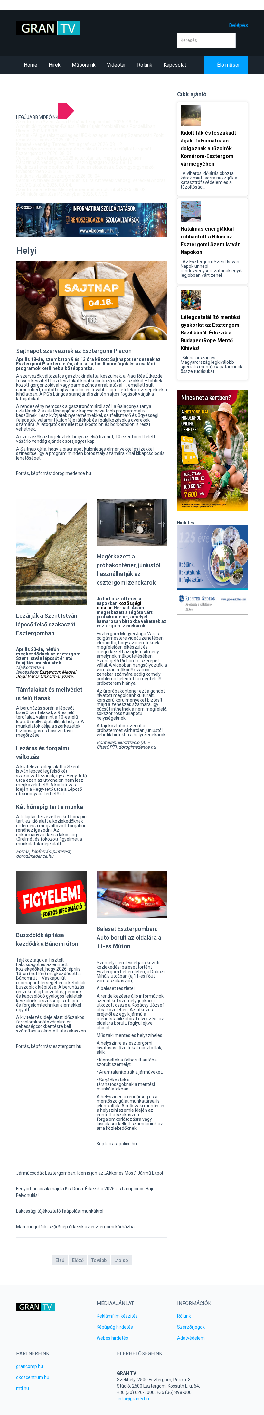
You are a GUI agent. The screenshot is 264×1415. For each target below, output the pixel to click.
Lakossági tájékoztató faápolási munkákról (59, 1211)
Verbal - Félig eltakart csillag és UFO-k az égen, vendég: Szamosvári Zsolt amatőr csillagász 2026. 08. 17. (90, 137)
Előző (78, 1260)
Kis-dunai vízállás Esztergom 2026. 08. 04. (58, 176)
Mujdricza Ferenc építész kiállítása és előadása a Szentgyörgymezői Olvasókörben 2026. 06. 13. (85, 169)
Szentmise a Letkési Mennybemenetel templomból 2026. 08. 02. (81, 189)
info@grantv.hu (133, 1398)
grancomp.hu (29, 1366)
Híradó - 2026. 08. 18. (37, 130)
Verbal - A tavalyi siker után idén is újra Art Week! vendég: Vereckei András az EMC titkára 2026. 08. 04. (91, 183)
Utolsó (121, 1260)
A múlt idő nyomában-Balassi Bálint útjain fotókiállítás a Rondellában (85, 126)
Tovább (99, 1260)
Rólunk (184, 1316)
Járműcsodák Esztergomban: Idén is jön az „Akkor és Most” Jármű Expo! (89, 1173)
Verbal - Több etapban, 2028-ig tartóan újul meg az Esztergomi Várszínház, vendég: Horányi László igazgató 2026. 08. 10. (80, 160)
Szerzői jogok (191, 1327)
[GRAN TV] (48, 28)
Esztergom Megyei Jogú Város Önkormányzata (46, 674)
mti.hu (22, 1388)
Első (59, 1260)
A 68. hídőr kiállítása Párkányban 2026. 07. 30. (62, 194)
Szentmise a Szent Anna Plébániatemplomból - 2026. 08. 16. (77, 121)
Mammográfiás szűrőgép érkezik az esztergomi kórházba (75, 1226)
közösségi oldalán (119, 605)
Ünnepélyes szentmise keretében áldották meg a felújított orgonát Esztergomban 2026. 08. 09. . (83, 151)
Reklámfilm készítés (117, 1316)
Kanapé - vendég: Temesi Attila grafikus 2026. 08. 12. (69, 144)
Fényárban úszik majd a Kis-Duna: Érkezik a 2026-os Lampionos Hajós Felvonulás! (86, 1192)
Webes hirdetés (112, 1338)
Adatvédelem (191, 1338)
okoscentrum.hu (32, 1377)
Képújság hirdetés (115, 1327)
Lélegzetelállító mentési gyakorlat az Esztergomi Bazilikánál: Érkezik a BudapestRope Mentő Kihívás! (210, 332)
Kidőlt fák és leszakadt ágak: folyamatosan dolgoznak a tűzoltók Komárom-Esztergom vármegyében (208, 148)
